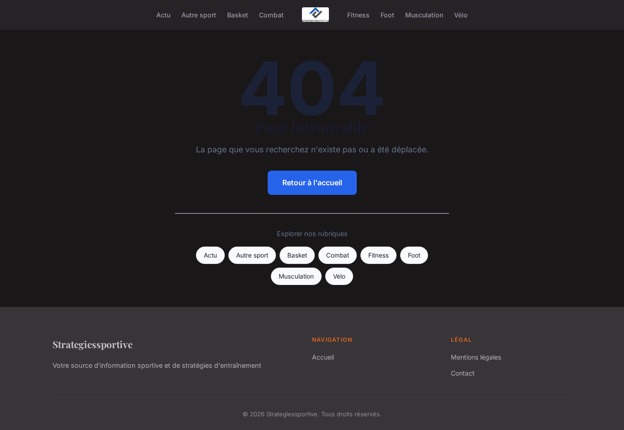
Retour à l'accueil (312, 182)
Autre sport (198, 14)
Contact (463, 373)
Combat (271, 14)
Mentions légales (476, 357)
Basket (237, 14)
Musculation (424, 14)
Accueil (323, 357)
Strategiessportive (92, 344)
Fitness (358, 14)
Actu (163, 14)
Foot (387, 14)
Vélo (461, 14)
